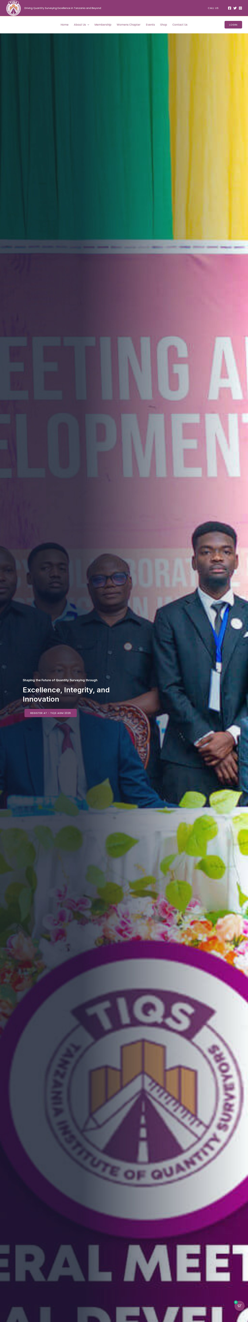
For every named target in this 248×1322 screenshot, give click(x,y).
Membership (102, 25)
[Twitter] (235, 8)
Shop (163, 25)
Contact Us (179, 25)
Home (64, 25)
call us (213, 8)
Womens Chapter (129, 25)
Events (150, 25)
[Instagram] (240, 8)
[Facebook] (229, 8)
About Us (80, 25)
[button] (87, 25)
